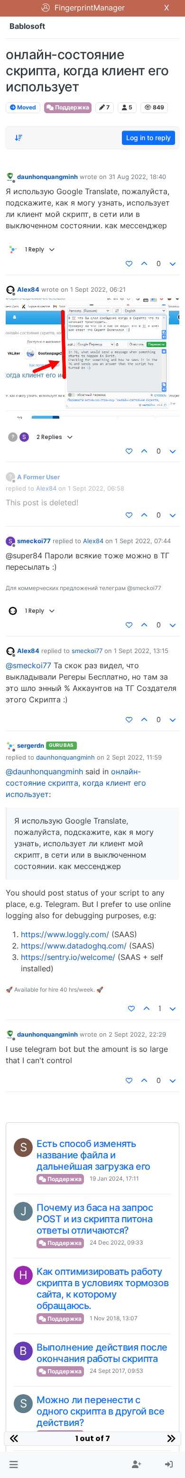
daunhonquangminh (47, 176)
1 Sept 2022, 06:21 (98, 289)
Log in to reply (148, 138)
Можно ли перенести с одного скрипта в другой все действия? (100, 1411)
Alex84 (28, 289)
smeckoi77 (34, 541)
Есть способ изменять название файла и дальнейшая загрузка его (93, 1155)
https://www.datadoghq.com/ (74, 945)
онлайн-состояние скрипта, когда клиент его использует (76, 783)
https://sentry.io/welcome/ (68, 957)
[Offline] (10, 177)
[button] (13, 1464)
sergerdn (30, 745)
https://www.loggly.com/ (65, 934)
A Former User (38, 477)
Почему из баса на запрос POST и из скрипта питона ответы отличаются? (95, 1219)
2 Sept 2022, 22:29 (137, 1034)
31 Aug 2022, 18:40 (137, 176)
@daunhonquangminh (44, 771)
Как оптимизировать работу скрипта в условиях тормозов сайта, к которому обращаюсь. (102, 1288)
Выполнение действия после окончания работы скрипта (102, 1353)
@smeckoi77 (28, 665)
